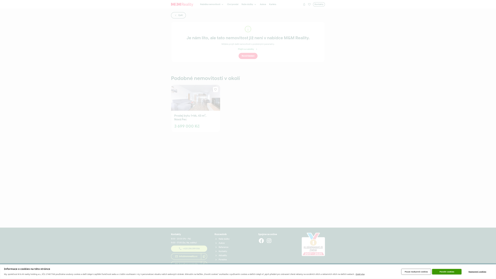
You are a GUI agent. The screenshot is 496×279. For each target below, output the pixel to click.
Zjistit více (360, 274)
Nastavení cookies (477, 271)
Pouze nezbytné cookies (416, 271)
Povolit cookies (447, 271)
